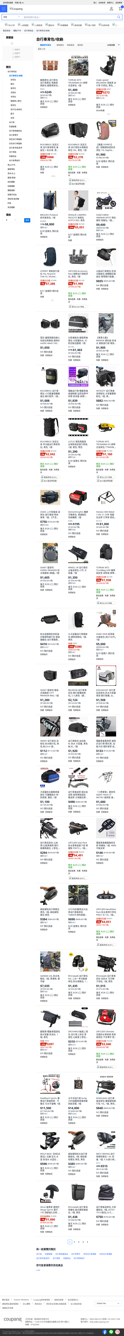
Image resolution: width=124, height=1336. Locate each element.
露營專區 (11, 169)
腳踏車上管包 (16, 101)
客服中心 (110, 3)
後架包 (13, 105)
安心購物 (26, 1303)
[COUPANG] (13, 1320)
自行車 (12, 122)
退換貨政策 (58, 1299)
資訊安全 (38, 1303)
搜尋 (27, 220)
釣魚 (9, 203)
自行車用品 (28, 31)
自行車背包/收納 (43, 31)
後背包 (13, 88)
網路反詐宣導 (7, 1307)
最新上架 (41, 49)
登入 (95, 3)
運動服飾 (11, 190)
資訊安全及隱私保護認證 (56, 1303)
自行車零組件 (14, 160)
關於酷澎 (5, 1299)
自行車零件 (13, 135)
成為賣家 (119, 3)
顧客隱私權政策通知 (10, 1303)
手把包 (13, 96)
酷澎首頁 (6, 31)
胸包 (12, 84)
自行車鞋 (12, 152)
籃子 (12, 113)
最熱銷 (80, 45)
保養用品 (12, 156)
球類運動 (11, 186)
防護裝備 (12, 126)
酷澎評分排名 (45, 45)
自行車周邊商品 (15, 131)
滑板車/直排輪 (13, 199)
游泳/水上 (11, 173)
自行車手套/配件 (15, 148)
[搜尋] (118, 16)
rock (38, 1270)
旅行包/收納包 (16, 109)
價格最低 (60, 45)
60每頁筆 (111, 45)
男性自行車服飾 (15, 139)
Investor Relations (21, 1299)
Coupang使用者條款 (41, 1299)
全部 (5, 17)
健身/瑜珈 (11, 177)
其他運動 (11, 207)
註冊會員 (102, 3)
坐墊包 (13, 92)
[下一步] (93, 1242)
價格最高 (70, 45)
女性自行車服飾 (15, 143)
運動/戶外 (17, 31)
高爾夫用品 (12, 194)
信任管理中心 (73, 1299)
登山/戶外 (11, 165)
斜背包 (13, 79)
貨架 (12, 118)
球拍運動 (11, 182)
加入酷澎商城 (76, 1303)
